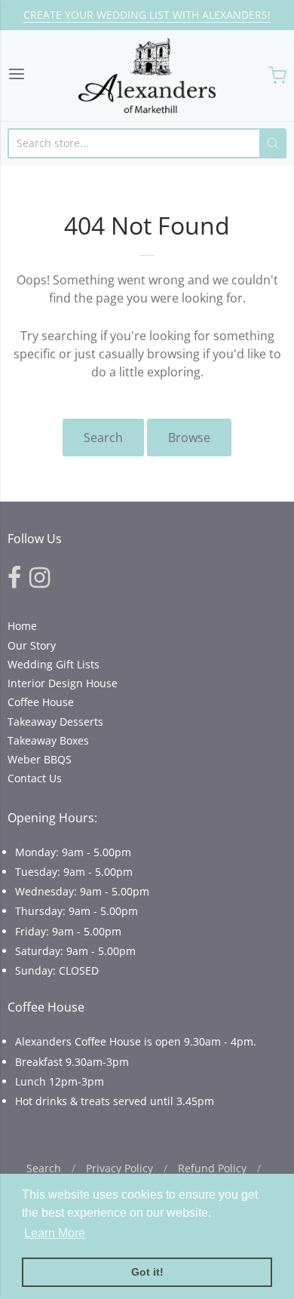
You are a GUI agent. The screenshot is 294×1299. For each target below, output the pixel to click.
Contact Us (35, 778)
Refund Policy (212, 1168)
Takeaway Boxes (48, 740)
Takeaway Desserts (55, 721)
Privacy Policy (119, 1168)
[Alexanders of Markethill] (147, 75)
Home (22, 626)
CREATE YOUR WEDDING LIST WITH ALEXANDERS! (147, 15)
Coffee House (41, 702)
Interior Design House (63, 683)
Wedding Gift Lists (54, 664)
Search (103, 437)
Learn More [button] (54, 1233)
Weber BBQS (40, 759)
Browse (189, 437)
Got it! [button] (147, 1272)
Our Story (32, 645)
